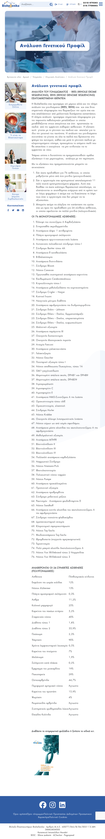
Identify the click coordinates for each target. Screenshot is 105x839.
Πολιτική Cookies (58, 817)
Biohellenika (38, 827)
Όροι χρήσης (20, 814)
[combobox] (34, 4)
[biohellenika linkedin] (62, 806)
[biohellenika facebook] (42, 806)
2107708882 (90, 6)
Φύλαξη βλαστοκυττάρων (20, 827)
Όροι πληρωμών (35, 814)
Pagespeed (69, 835)
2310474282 (90, 3)
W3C (33, 835)
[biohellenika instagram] (52, 806)
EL (79, 4)
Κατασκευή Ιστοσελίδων (48, 833)
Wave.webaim (44, 835)
